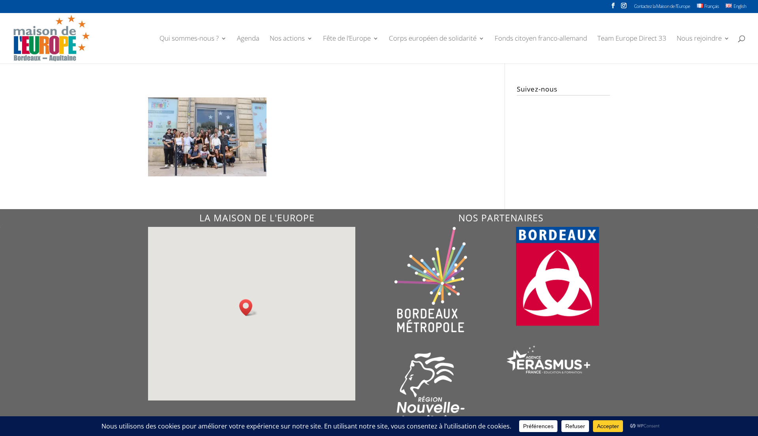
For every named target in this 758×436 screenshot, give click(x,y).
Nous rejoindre (699, 39)
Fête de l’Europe (347, 39)
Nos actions (287, 39)
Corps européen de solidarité (433, 39)
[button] (248, 307)
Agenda (248, 39)
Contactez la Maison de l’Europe (662, 6)
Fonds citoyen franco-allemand (541, 39)
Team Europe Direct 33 (631, 39)
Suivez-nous (537, 89)
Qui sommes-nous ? (189, 39)
